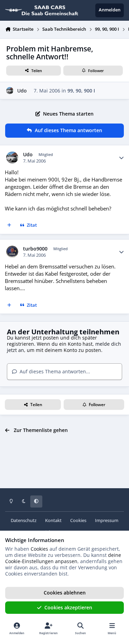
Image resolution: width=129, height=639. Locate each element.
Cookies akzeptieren (68, 607)
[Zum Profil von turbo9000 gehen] (12, 252)
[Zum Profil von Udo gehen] (9, 90)
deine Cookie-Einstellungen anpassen (63, 558)
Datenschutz (23, 520)
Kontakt (53, 520)
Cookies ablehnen (65, 592)
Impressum (106, 520)
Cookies (78, 520)
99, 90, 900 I (81, 90)
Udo (21, 90)
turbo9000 (35, 249)
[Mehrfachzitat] (9, 225)
